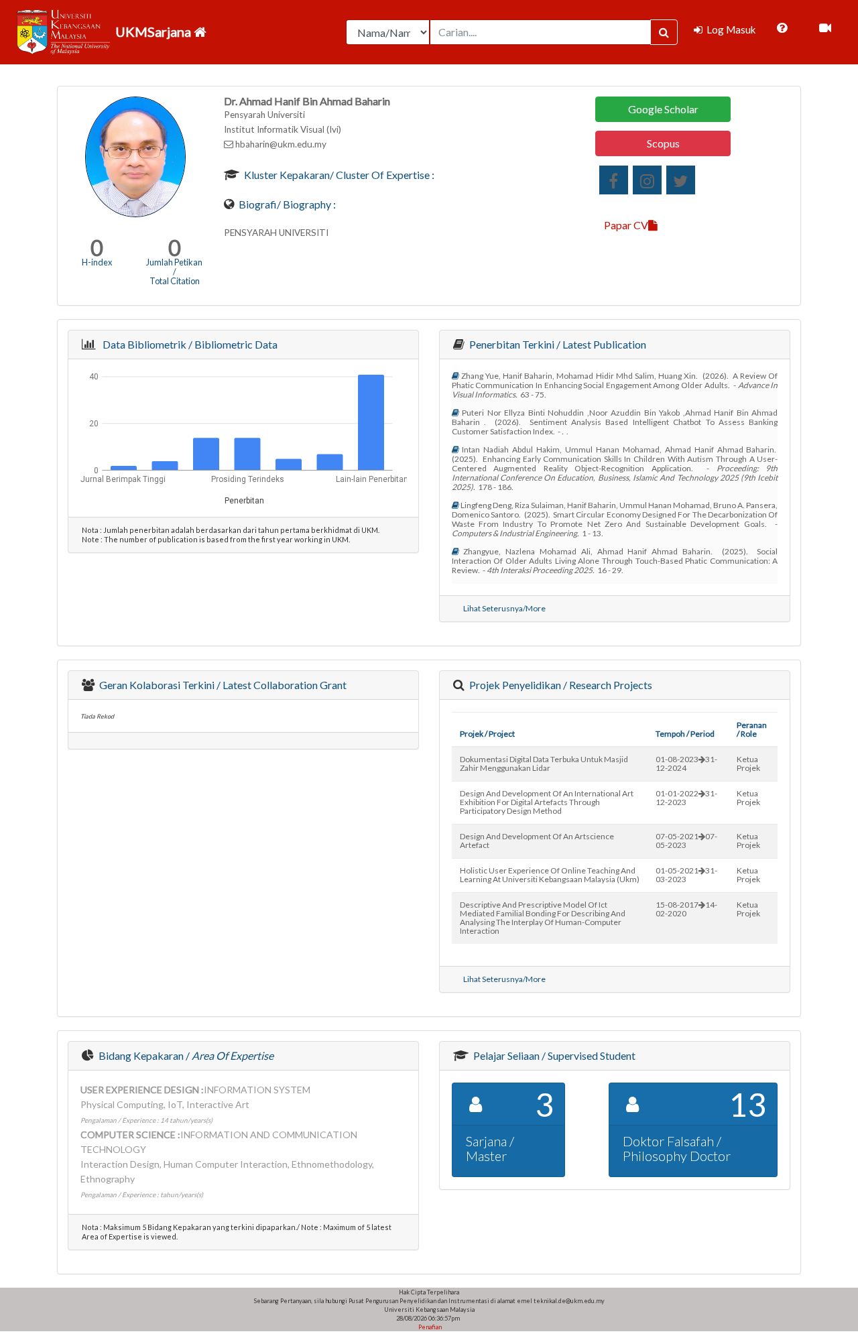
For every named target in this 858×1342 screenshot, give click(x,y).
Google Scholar (663, 109)
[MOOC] (825, 28)
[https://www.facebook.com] (614, 180)
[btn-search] (664, 32)
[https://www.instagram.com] (647, 180)
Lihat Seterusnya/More (504, 608)
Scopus (663, 143)
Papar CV (626, 225)
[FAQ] (782, 28)
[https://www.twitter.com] (681, 180)
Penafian (429, 1327)
